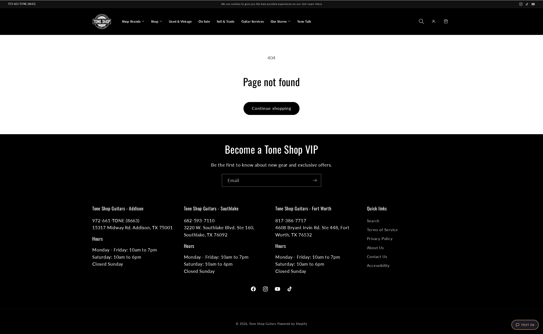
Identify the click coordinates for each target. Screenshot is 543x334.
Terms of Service (382, 229)
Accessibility (378, 265)
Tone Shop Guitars (262, 324)
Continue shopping (271, 108)
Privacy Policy (380, 238)
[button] (133, 21)
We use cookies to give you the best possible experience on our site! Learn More (271, 4)
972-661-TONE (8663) (21, 4)
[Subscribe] (315, 180)
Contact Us (377, 256)
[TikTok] (527, 4)
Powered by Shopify (292, 324)
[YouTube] (533, 4)
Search (373, 220)
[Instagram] (520, 4)
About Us (375, 247)
